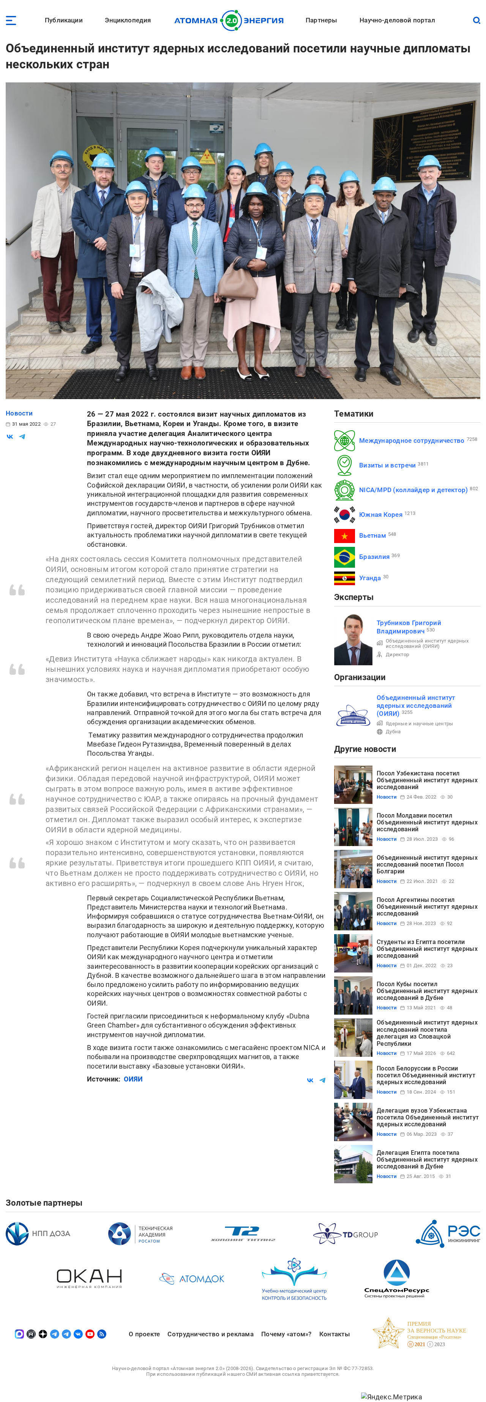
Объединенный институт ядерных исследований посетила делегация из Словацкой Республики (427, 1033)
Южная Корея (380, 514)
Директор (397, 654)
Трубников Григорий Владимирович (409, 627)
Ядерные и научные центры (419, 723)
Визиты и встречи (387, 465)
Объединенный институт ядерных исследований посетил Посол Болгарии (427, 864)
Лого (231, 20)
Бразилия (374, 556)
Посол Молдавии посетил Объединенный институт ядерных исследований (427, 822)
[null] (10, 437)
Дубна (393, 731)
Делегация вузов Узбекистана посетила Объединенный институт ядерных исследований (428, 1117)
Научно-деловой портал (397, 20)
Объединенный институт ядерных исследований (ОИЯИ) (427, 643)
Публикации (64, 20)
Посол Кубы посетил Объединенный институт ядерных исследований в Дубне (427, 991)
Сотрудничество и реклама (210, 1334)
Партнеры (321, 20)
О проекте (144, 1334)
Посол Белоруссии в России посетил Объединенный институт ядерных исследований (426, 1075)
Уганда (370, 578)
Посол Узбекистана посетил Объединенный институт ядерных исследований (427, 780)
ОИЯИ (133, 1079)
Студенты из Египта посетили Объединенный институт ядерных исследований (427, 949)
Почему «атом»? (286, 1334)
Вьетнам (372, 535)
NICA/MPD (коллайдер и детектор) (413, 490)
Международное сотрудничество (412, 440)
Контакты (334, 1334)
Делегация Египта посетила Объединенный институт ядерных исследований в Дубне (427, 1159)
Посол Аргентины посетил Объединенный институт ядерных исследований (427, 906)
